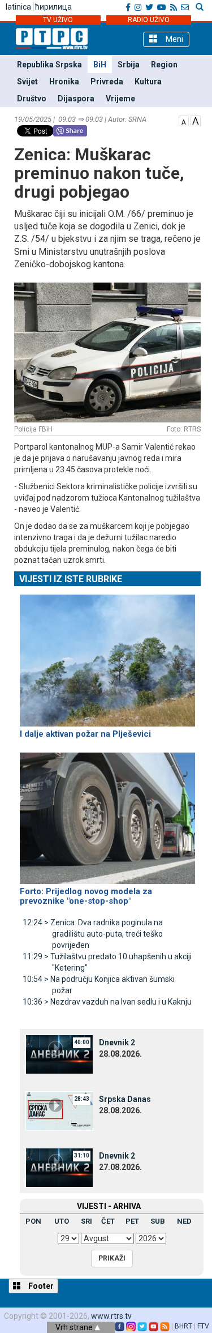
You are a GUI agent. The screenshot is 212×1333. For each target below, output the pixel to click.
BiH (99, 64)
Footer (40, 1286)
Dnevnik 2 (117, 1042)
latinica (18, 6)
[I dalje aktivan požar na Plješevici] (107, 655)
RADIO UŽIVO (149, 20)
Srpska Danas (125, 1099)
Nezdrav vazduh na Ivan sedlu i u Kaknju (107, 1001)
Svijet (27, 81)
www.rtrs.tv (111, 1316)
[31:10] (59, 1167)
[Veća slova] (196, 120)
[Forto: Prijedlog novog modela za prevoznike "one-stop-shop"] (107, 813)
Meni (173, 39)
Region (164, 64)
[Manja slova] (184, 120)
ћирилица (53, 6)
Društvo (31, 98)
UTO (61, 1221)
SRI (86, 1221)
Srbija (129, 64)
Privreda (106, 81)
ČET (108, 1221)
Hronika (64, 81)
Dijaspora (76, 98)
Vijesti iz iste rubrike (70, 579)
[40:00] (59, 1053)
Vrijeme (120, 98)
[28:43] (59, 1110)
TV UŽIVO (58, 20)
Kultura (148, 81)
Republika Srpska (49, 64)
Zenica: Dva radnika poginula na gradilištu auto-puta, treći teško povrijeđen (93, 934)
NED (184, 1221)
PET (132, 1221)
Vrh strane (74, 1327)
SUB (157, 1221)
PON (33, 1221)
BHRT (183, 1326)
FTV (203, 1326)
